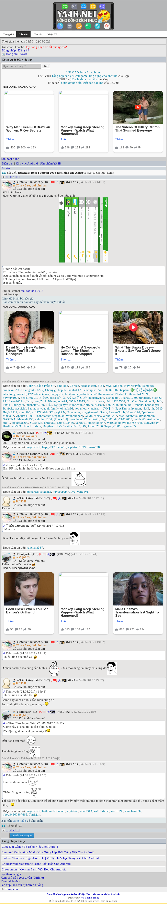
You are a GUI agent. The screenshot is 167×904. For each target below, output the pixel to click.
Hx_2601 (107, 419)
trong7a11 (40, 401)
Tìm (46, 66)
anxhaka (8, 390)
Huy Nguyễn (132, 385)
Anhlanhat (153, 419)
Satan (103, 412)
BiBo (101, 385)
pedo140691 (29, 397)
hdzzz (37, 426)
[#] (57, 182)
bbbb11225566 (115, 401)
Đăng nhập (9, 50)
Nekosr (85, 385)
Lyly (29, 401)
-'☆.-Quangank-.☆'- (28, 390)
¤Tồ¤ (49, 404)
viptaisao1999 (25, 415)
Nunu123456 (65, 422)
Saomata (33, 408)
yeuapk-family (49, 408)
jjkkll (146, 408)
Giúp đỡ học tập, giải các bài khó (82, 82)
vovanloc (80, 408)
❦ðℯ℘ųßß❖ (57, 412)
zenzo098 (93, 447)
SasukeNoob (117, 412)
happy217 (57, 394)
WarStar (112, 422)
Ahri (86, 404)
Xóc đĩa (38, 34)
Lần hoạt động (10, 158)
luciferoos (71, 394)
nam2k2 (108, 394)
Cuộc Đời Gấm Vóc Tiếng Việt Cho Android (30, 846)
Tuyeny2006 (112, 426)
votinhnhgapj (74, 415)
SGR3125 (36, 422)
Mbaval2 (8, 415)
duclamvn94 (96, 397)
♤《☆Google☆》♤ (51, 397)
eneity (97, 415)
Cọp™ (30, 385)
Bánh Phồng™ (45, 385)
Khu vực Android (27, 163)
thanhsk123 (75, 390)
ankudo (21, 394)
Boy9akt (8, 408)
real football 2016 (32, 290)
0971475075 (77, 401)
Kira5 (58, 426)
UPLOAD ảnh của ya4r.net (83, 72)
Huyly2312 (10, 412)
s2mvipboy (151, 422)
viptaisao (93, 408)
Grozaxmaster (95, 401)
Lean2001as (17, 401)
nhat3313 (157, 408)
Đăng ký (23, 50)
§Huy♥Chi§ (61, 419)
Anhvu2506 (95, 426)
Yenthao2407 (71, 426)
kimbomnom (146, 415)
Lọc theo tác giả (11, 874)
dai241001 (97, 404)
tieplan (124, 390)
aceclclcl (20, 408)
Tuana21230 (129, 397)
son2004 (96, 394)
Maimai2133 (25, 419)
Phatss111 (121, 394)
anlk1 (6, 422)
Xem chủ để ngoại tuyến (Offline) (22, 877)
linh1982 (49, 422)
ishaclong (9, 394)
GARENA (9, 419)
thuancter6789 (35, 404)
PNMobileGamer (38, 394)
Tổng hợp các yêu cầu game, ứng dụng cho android (85, 75)
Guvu (88, 415)
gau (93, 385)
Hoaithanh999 (12, 426)
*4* (5, 401)
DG (84, 426)
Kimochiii (75, 404)
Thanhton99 (43, 415)
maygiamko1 (90, 412)
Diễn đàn (7, 163)
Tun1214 (34, 814)
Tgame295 (129, 426)
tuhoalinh (126, 404)
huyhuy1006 (11, 397)
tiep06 (62, 390)
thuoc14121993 (139, 394)
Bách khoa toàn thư (84, 79)
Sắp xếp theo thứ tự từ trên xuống (22, 885)
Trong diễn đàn (10, 881)
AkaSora (131, 415)
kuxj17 (7, 404)
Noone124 (133, 412)
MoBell (118, 385)
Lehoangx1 (152, 404)
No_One (132, 401)
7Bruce (74, 385)
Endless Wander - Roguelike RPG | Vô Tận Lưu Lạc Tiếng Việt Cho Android (50, 858)
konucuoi (112, 404)
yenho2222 (110, 415)
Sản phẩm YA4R (50, 163)
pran (121, 415)
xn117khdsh (40, 412)
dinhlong (62, 385)
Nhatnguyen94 (57, 401)
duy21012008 (123, 419)
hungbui (18, 404)
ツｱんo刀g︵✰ (77, 397)
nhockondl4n (96, 422)
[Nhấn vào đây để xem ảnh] (83, 229)
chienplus (90, 390)
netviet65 (140, 419)
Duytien (48, 426)
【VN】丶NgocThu (114, 408)
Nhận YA (52, 34)
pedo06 (84, 394)
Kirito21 (93, 419)
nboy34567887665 (130, 422)
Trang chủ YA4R (16, 54)
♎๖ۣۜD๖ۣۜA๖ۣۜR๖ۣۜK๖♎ (143, 390)
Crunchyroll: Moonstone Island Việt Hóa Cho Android (36, 863)
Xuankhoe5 (146, 401)
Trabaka (138, 404)
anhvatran (134, 408)
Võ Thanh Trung (90, 897)
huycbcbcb (33, 447)
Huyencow (73, 412)
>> (17, 177)
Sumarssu (148, 385)
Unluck (27, 426)
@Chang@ (49, 390)
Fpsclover (148, 412)
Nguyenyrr (61, 404)
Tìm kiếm (6, 168)
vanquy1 (81, 422)
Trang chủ (8, 34)
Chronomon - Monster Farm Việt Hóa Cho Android (34, 869)
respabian (58, 415)
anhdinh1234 (43, 419)
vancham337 (78, 419)
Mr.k (109, 385)
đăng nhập (19, 820)
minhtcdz (144, 397)
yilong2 (157, 397)
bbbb (159, 401)
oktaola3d (66, 408)
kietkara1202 (20, 422)
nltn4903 (24, 412)
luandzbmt (112, 397)
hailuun (47, 811)
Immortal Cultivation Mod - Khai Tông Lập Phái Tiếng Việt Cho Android (48, 852)
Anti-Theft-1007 (108, 390)
